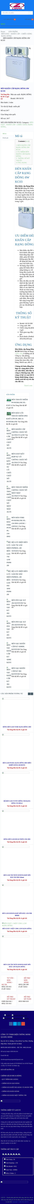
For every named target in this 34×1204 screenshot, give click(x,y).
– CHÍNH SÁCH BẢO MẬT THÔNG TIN (13, 1095)
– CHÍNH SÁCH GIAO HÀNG (10, 1083)
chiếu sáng (19, 353)
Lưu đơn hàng (9, 19)
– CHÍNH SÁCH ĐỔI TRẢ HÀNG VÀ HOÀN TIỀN (17, 1087)
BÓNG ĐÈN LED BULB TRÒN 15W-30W (17, 839)
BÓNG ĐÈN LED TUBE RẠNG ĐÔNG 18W (17, 727)
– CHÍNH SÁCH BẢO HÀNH (10, 1091)
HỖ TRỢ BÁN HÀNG (27, 980)
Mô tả (4, 133)
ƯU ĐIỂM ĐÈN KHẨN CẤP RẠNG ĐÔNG (23, 154)
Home (3, 32)
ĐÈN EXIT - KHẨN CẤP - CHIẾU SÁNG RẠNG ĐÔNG (17, 124)
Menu (3, 24)
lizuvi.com (28, 385)
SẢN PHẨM (13, 32)
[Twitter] (15, 1024)
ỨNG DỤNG (21, 163)
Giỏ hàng (28, 19)
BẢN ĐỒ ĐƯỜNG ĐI (7, 1069)
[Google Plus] (23, 1024)
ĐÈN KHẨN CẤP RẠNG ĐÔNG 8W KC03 (23, 147)
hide (27, 141)
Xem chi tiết (17, 709)
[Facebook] (11, 1024)
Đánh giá (5, 138)
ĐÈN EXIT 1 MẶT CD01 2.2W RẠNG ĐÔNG (17, 928)
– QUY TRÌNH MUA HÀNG (9, 1079)
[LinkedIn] (19, 1024)
